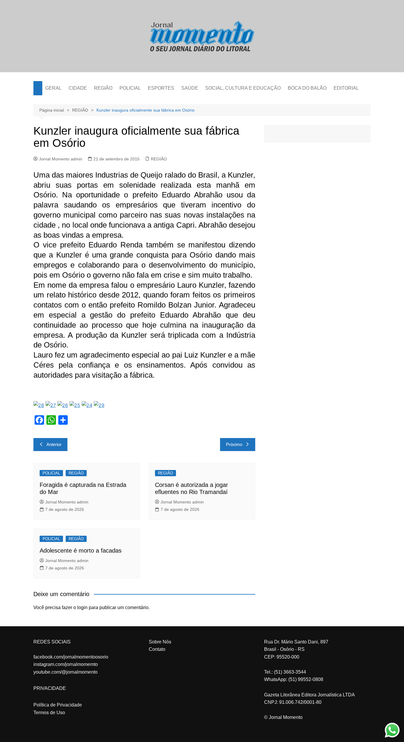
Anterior (54, 444)
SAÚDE (189, 88)
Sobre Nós (160, 641)
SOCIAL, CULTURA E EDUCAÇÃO (243, 88)
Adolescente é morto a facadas (81, 550)
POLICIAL (130, 88)
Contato (157, 649)
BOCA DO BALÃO (307, 88)
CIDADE (78, 88)
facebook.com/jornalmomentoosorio (70, 656)
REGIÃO (103, 88)
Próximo (234, 444)
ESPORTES (161, 88)
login (82, 607)
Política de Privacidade (57, 704)
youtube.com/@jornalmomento (65, 672)
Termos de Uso (49, 712)
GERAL (53, 88)
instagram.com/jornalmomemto (65, 664)
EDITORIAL (346, 88)
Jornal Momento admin (60, 159)
